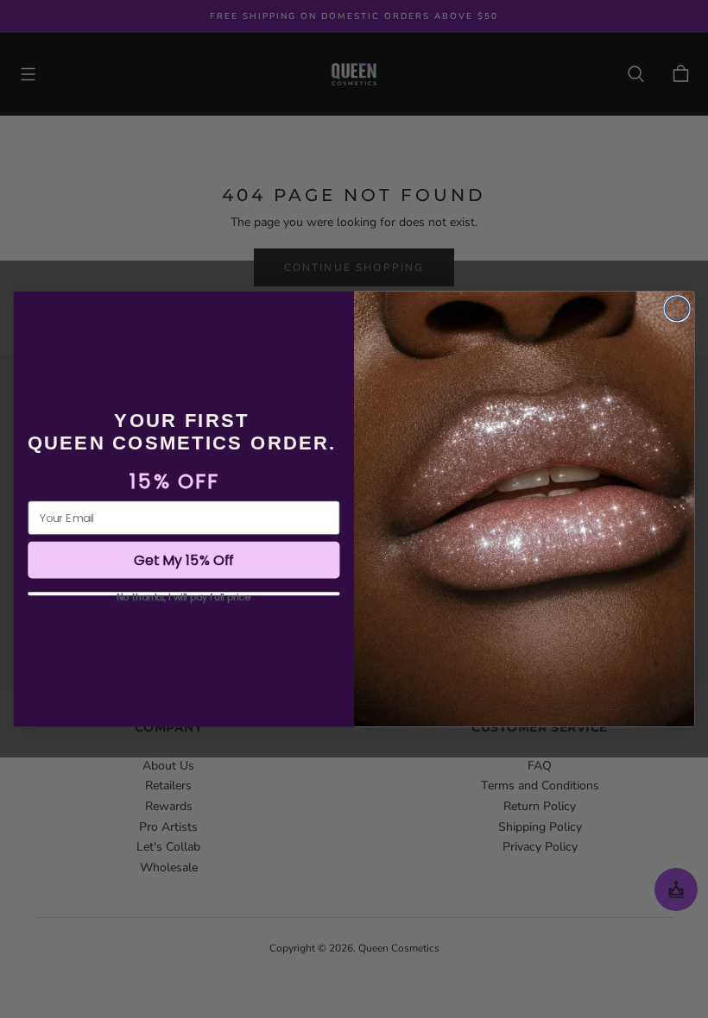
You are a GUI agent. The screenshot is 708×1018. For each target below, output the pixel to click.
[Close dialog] (677, 309)
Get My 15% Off (184, 559)
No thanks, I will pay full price (183, 593)
